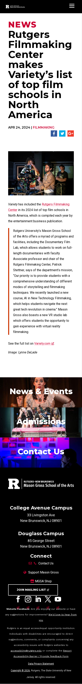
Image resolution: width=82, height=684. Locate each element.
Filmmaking (43, 127)
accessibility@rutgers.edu (26, 650)
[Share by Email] (70, 135)
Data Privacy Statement (41, 663)
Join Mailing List (31, 590)
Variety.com (42, 343)
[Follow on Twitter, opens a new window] (48, 600)
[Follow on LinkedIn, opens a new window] (38, 600)
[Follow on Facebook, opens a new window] (18, 600)
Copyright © (20, 670)
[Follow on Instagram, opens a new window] (28, 600)
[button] (54, 135)
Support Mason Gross (43, 572)
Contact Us (46, 563)
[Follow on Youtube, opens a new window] (58, 600)
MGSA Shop (43, 581)
